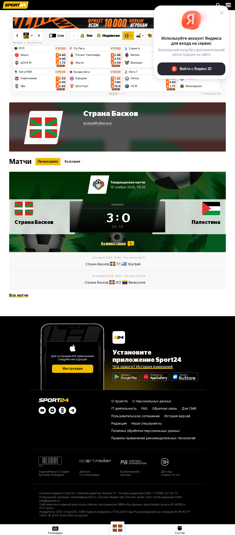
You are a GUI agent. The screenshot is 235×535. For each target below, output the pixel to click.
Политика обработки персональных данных (145, 431)
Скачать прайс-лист (138, 497)
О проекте (119, 401)
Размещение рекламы (54, 497)
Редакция (119, 423)
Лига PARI (25, 71)
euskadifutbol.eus (97, 123)
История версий (177, 416)
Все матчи (18, 295)
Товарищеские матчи (127, 182)
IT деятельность (124, 408)
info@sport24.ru (49, 500)
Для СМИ (189, 408)
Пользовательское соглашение (135, 416)
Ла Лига (79, 48)
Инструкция (73, 368)
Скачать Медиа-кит (111, 497)
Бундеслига (82, 71)
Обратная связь (164, 408)
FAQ (144, 408)
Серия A (134, 48)
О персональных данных (151, 401)
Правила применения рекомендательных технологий (153, 438)
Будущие (72, 161)
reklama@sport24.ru (83, 497)
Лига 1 (133, 71)
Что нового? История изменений (142, 366)
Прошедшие (48, 161)
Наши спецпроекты (146, 423)
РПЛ (22, 48)
